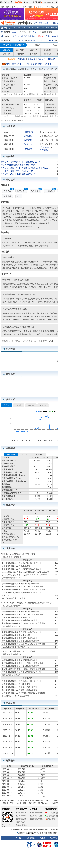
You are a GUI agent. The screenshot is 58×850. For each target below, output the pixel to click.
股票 (13, 7)
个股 (28, 27)
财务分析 (6, 54)
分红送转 (28, 149)
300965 (7, 45)
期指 (24, 7)
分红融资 (20, 54)
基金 (47, 27)
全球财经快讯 (42, 23)
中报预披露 (28, 132)
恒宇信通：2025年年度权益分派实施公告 (18, 174)
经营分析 (33, 49)
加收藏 (9, 2)
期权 (30, 7)
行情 (35, 7)
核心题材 (47, 49)
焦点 (7, 7)
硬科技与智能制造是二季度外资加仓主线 (18, 165)
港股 (52, 27)
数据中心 (7, 36)
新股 (19, 7)
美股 (52, 7)
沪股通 (21, 40)
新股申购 (16, 36)
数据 (41, 7)
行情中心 (7, 27)
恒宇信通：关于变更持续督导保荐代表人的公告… (21, 162)
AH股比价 (39, 36)
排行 (38, 27)
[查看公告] (45, 147)
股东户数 (28, 140)
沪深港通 (7, 40)
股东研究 (20, 49)
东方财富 (27, 2)
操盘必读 (6, 49)
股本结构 (33, 54)
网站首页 (3, 2)
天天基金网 (37, 2)
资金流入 (31, 40)
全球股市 (7, 32)
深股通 (51, 40)
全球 (46, 7)
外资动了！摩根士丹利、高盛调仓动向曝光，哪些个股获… (25, 168)
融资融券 (28, 136)
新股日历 (24, 36)
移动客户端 (17, 2)
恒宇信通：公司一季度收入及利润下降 (17, 171)
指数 (14, 27)
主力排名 (47, 36)
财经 (2, 7)
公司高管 (47, 54)
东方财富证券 (48, 2)
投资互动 (28, 144)
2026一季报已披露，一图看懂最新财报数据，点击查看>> (30, 64)
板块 (33, 27)
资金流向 (31, 36)
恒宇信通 (18, 45)
